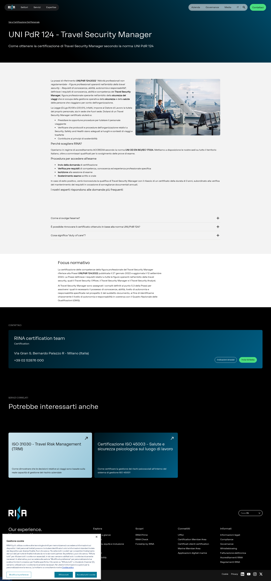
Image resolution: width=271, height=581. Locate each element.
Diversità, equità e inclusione (108, 544)
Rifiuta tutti (64, 575)
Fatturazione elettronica (233, 553)
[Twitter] (261, 574)
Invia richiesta (248, 360)
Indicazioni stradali (225, 360)
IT (238, 7)
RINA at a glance (102, 535)
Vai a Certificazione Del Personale (24, 22)
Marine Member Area (189, 548)
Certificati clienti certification (193, 544)
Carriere (97, 539)
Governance (212, 7)
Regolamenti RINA (230, 562)
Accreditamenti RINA (231, 557)
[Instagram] (255, 574)
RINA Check (142, 539)
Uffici (181, 535)
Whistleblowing (228, 548)
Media (228, 7)
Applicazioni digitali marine (192, 553)
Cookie (225, 574)
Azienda (195, 7)
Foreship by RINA (145, 544)
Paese (245, 513)
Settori (24, 7)
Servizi (37, 7)
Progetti (97, 553)
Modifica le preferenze (19, 575)
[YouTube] (248, 574)
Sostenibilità (99, 557)
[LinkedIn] (242, 574)
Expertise (51, 7)
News (96, 548)
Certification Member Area (192, 539)
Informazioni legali (230, 535)
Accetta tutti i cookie (86, 575)
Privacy (234, 574)
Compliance (226, 539)
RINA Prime (142, 535)
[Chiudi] (96, 537)
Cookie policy (68, 567)
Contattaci (258, 7)
